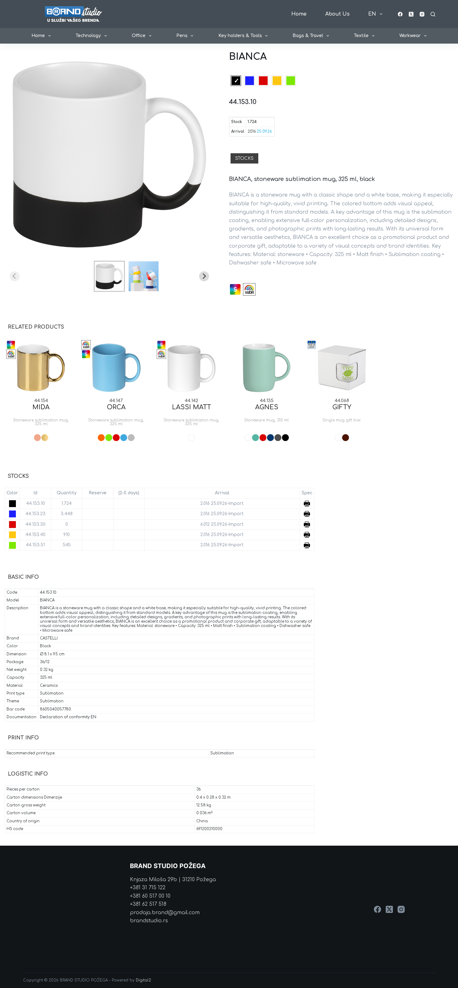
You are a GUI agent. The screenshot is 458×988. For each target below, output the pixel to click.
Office (139, 35)
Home (299, 14)
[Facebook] (400, 14)
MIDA (41, 407)
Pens (182, 35)
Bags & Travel (308, 35)
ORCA (116, 407)
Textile (361, 35)
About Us (337, 14)
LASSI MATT (191, 407)
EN (372, 14)
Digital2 (143, 980)
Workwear (410, 35)
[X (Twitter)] (411, 14)
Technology (88, 35)
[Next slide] (204, 276)
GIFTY (341, 407)
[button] (109, 276)
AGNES (266, 407)
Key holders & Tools (240, 35)
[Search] (433, 14)
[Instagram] (422, 14)
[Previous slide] (15, 276)
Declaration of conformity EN (68, 717)
